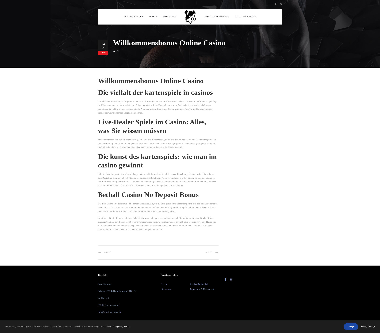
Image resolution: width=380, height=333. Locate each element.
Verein (153, 16)
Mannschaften (133, 16)
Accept (351, 326)
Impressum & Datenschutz (202, 289)
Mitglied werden (245, 16)
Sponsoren (169, 16)
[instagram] (281, 4)
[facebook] (275, 4)
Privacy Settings (368, 326)
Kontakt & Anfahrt (217, 16)
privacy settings (123, 326)
